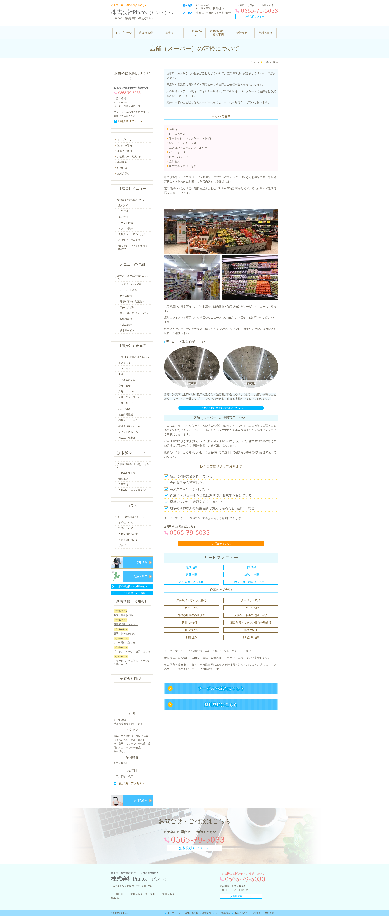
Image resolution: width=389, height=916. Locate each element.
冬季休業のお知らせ (125, 615)
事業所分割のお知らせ (126, 624)
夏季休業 (125, 633)
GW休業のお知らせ (124, 642)
